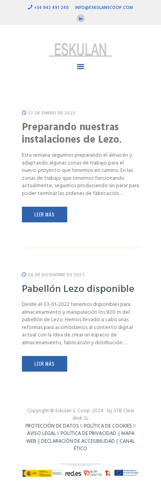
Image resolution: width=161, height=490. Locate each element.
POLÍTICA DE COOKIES (108, 426)
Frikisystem (80, 456)
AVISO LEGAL (41, 433)
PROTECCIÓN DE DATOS (52, 426)
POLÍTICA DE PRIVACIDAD (88, 433)
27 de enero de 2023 (51, 113)
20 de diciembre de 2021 (56, 275)
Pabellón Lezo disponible (78, 289)
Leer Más (44, 214)
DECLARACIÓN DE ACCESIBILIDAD (78, 441)
